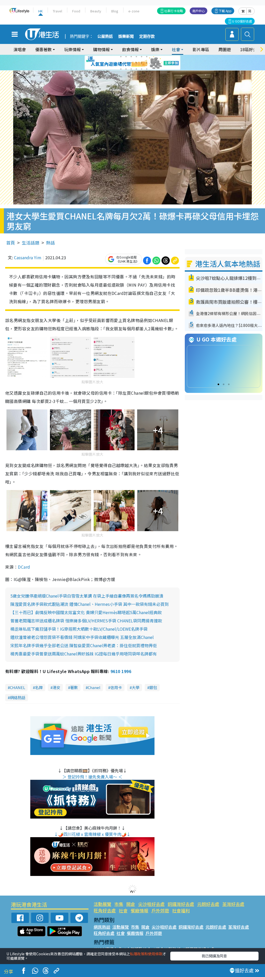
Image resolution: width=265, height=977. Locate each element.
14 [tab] (126, 69)
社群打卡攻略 (173, 11)
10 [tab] (136, 62)
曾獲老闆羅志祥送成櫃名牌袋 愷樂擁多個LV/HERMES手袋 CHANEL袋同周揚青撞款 (86, 620)
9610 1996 (121, 671)
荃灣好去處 (233, 904)
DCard (24, 567)
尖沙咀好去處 (151, 904)
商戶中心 (198, 11)
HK (40, 11)
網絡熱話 (17, 697)
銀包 (153, 687)
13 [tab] (120, 69)
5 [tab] (141, 56)
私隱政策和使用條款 (146, 953)
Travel (57, 11)
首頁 (10, 242)
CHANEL (17, 687)
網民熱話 (102, 927)
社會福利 (181, 910)
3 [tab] (131, 56)
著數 (74, 687)
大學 (135, 687)
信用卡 (116, 687)
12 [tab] (146, 62)
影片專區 (201, 49)
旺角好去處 (105, 910)
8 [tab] (126, 62)
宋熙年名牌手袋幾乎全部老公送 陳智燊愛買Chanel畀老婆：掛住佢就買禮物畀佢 (83, 645)
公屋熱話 (105, 36)
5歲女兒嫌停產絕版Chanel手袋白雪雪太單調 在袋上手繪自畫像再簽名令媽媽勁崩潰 (86, 596)
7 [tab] (120, 62)
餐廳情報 (139, 910)
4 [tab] (136, 56)
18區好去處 (250, 49)
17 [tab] (141, 69)
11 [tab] (141, 62)
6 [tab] (146, 56)
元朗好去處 (208, 904)
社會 (123, 910)
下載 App (225, 11)
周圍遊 (224, 49)
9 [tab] (131, 62)
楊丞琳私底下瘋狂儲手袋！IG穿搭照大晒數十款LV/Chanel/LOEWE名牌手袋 (79, 629)
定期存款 (147, 36)
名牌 (39, 687)
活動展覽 (102, 904)
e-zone (133, 11)
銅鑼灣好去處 (181, 904)
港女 (56, 687)
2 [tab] (126, 56)
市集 (118, 904)
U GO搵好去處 (242, 21)
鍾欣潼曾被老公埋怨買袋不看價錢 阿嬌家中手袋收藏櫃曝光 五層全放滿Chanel (82, 637)
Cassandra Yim (27, 257)
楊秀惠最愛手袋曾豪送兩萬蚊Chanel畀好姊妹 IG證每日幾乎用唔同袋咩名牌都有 (83, 654)
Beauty (95, 11)
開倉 (130, 904)
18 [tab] (146, 69)
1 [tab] (120, 56)
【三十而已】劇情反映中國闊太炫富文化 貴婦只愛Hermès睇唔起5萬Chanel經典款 (86, 612)
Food (76, 11)
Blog (114, 11)
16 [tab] (136, 69)
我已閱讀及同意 (214, 955)
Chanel (94, 687)
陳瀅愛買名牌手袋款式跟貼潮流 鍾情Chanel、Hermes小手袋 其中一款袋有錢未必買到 (89, 604)
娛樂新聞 (126, 36)
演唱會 (19, 49)
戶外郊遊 (160, 910)
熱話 (50, 242)
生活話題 (30, 242)
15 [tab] (131, 69)
